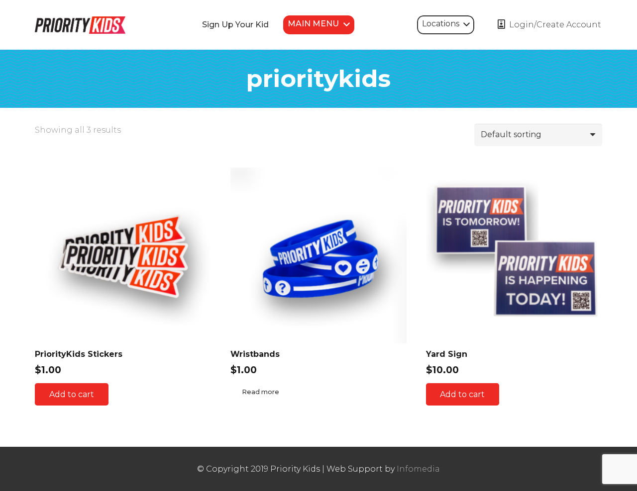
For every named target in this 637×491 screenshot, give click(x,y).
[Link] (80, 25)
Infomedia (418, 469)
